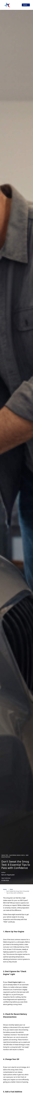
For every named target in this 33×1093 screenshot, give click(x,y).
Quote (25, 5)
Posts (11, 889)
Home (5, 889)
